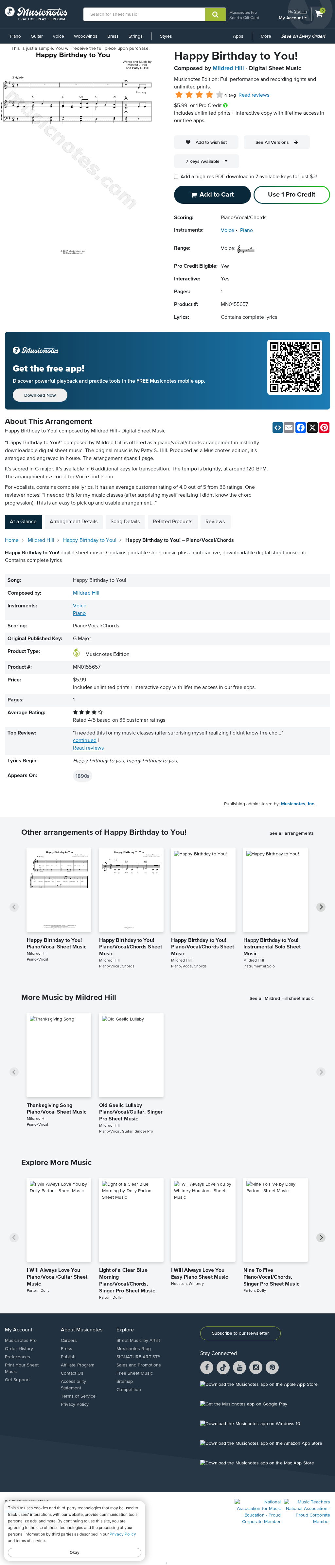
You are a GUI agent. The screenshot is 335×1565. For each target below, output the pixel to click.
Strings (136, 36)
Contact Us (72, 1373)
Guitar (37, 36)
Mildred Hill (228, 68)
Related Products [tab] (172, 522)
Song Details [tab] (125, 522)
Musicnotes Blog (133, 1348)
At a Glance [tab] (23, 522)
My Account (291, 17)
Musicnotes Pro (243, 12)
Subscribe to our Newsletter (240, 1333)
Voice (58, 36)
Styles (166, 36)
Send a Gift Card (244, 17)
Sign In (300, 11)
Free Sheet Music (134, 1373)
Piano (15, 36)
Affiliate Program (78, 1365)
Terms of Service (78, 1396)
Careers (69, 1340)
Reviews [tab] (215, 522)
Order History (19, 1348)
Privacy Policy (75, 1404)
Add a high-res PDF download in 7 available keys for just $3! (249, 177)
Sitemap (124, 1381)
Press (67, 1348)
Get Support (17, 1380)
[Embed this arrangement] (278, 427)
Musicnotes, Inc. (298, 804)
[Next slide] (321, 907)
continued (85, 740)
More (268, 39)
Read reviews (253, 95)
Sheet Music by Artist (138, 1340)
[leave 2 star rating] (189, 95)
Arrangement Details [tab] (73, 522)
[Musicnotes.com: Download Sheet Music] (36, 13)
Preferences (17, 1357)
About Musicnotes (81, 1330)
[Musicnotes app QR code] (294, 371)
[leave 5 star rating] (219, 95)
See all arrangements (292, 833)
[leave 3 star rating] (199, 95)
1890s (83, 776)
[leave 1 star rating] (179, 95)
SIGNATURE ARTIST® (138, 1357)
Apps (238, 36)
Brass (113, 36)
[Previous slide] (14, 907)
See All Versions (272, 142)
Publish (68, 1357)
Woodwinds (85, 36)
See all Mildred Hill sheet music (282, 998)
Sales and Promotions (138, 1365)
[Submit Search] (215, 14)
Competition (128, 1389)
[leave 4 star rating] (209, 95)
